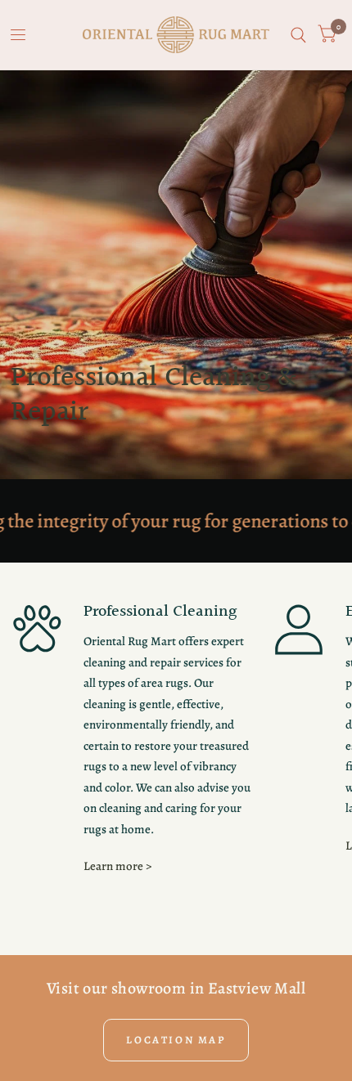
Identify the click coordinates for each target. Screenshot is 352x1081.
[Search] (298, 35)
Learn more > (117, 866)
